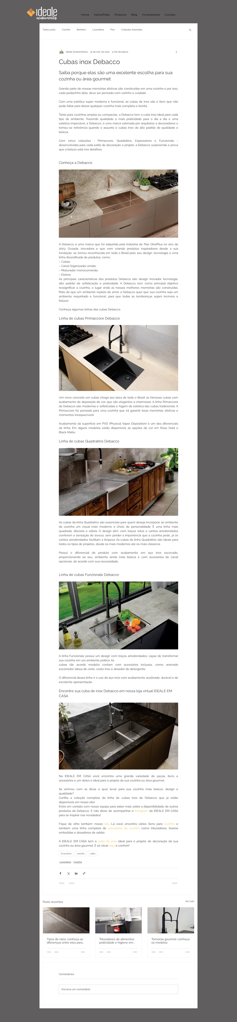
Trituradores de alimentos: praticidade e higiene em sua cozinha (116, 940)
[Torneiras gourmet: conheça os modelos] (171, 920)
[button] (190, 29)
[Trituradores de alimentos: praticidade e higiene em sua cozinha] (118, 920)
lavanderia (66, 853)
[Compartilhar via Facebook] (60, 873)
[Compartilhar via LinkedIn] (76, 873)
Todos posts (49, 29)
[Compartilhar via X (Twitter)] (68, 873)
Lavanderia (98, 29)
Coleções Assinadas (131, 29)
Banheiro (81, 29)
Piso (112, 29)
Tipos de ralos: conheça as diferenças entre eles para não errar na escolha (65, 940)
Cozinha (66, 29)
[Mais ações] (176, 52)
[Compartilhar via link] (84, 873)
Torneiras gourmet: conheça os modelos (170, 940)
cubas (92, 853)
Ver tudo (189, 901)
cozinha (81, 853)
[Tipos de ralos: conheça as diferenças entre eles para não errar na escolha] (66, 920)
